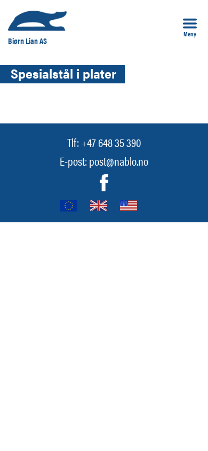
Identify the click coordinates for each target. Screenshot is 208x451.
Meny (189, 33)
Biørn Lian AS (27, 40)
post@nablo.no (118, 160)
